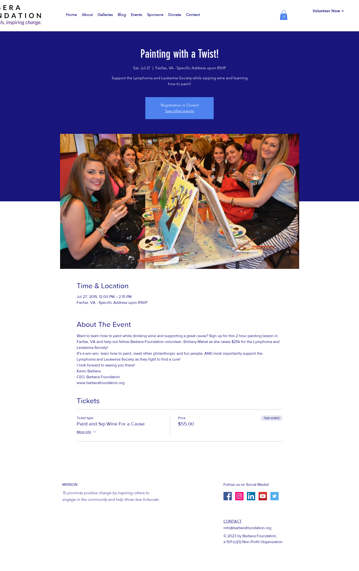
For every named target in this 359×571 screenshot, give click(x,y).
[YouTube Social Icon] (263, 496)
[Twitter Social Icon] (274, 496)
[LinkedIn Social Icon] (251, 496)
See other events (179, 111)
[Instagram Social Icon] (239, 496)
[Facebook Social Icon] (227, 496)
